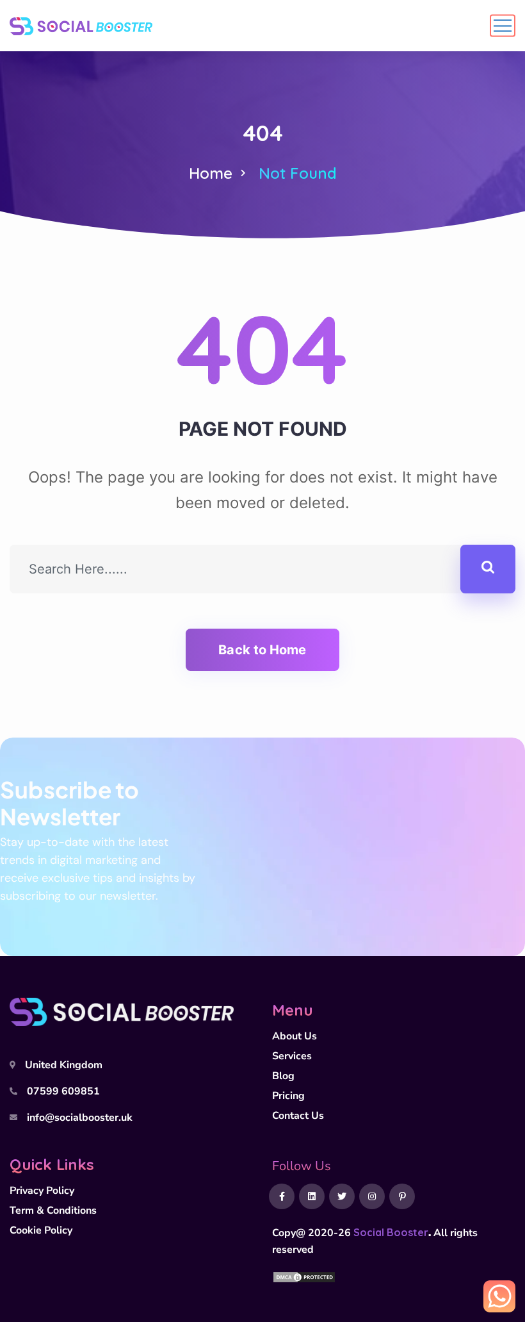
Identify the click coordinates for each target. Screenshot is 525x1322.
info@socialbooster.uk (80, 1118)
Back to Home (262, 649)
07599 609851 (63, 1091)
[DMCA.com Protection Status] (304, 1275)
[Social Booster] (81, 25)
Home (210, 173)
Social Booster (390, 1232)
